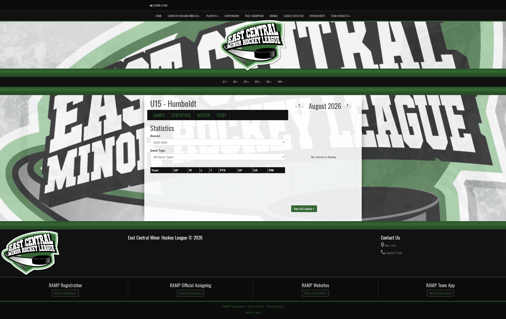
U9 (234, 82)
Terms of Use (255, 306)
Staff (222, 115)
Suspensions (232, 16)
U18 (279, 82)
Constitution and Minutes (183, 16)
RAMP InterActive (234, 306)
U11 (245, 82)
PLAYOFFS (211, 16)
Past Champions (254, 16)
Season (155, 136)
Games (159, 115)
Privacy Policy (275, 306)
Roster (203, 115)
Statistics (181, 115)
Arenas (274, 16)
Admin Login (253, 312)
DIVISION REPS (317, 16)
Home (159, 16)
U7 (224, 82)
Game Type (157, 150)
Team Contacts (339, 16)
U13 (256, 82)
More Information (65, 293)
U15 (268, 82)
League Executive (294, 16)
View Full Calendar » (304, 209)
